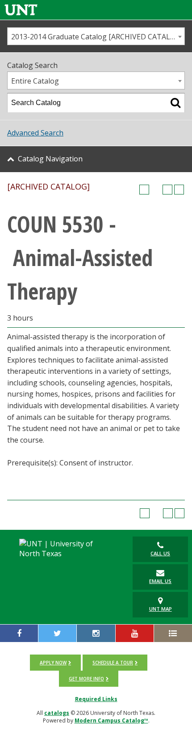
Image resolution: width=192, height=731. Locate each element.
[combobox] (96, 36)
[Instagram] (96, 633)
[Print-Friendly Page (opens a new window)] (167, 189)
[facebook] (19, 633)
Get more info (86, 679)
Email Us (160, 581)
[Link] (21, 9)
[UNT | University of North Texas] (64, 548)
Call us (160, 553)
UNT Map (160, 608)
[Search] (175, 103)
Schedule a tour (112, 662)
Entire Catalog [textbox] (35, 81)
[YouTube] (135, 633)
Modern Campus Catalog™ (111, 720)
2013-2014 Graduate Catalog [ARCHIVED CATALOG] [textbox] (97, 37)
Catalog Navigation (50, 159)
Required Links (96, 699)
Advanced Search (35, 133)
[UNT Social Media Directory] (173, 633)
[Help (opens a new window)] (179, 189)
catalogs (56, 713)
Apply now (53, 662)
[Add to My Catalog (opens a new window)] (144, 189)
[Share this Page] (156, 189)
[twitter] (57, 633)
